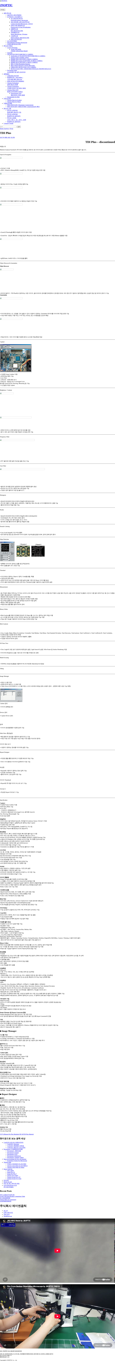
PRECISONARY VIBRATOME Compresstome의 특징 (23, 106)
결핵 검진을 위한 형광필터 (15, 81)
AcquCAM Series (12, 47)
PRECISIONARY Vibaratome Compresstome (20, 105)
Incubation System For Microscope (17, 1160)
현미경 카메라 (8, 46)
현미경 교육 (7, 108)
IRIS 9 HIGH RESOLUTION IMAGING (23, 65)
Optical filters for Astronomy (8, 1199)
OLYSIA (6, 1180)
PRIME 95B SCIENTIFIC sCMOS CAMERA (24, 59)
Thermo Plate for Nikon (14, 101)
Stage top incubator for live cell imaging (15, 1159)
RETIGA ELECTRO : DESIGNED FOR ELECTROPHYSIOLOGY (31, 69)
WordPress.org (8, 1216)
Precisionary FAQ (12, 1154)
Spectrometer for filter (13, 97)
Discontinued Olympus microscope (17, 42)
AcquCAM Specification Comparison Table (12, 1196)
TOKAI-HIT (7, 98)
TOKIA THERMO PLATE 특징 (16, 1164)
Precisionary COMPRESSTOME (13, 1149)
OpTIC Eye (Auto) (12, 1175)
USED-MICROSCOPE (14, 44)
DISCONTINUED (16, 39)
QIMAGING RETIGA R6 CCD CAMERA (23, 67)
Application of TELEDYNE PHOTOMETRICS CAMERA (28, 56)
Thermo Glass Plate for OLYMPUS (17, 1166)
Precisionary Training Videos (15, 1157)
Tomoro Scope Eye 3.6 (13, 1177)
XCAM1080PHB (5, 1198)
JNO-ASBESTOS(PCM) (7, 1195)
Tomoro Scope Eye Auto (14, 1178)
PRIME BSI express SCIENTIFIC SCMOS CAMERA (26, 61)
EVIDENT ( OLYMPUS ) (14, 17)
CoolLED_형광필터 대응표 (15, 1146)
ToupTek (9, 52)
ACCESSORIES (12, 41)
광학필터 (6, 74)
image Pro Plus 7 (12, 1174)
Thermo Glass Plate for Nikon (15, 1167)
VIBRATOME (8, 103)
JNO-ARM (10, 1170)
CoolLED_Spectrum (13, 1144)
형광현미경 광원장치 (13, 121)
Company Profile (8, 123)
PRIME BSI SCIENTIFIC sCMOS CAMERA (24, 62)
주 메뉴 (3, 9)
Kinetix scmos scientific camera (20, 57)
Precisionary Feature (13, 1152)
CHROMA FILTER (13, 76)
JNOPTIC (6, 5)
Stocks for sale (8, 1182)
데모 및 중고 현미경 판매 (11, 1183)
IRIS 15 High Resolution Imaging (20, 64)
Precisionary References (14, 1156)
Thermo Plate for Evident (14, 100)
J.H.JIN (12, 137)
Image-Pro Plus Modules (9, 1134)
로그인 (6, 1210)
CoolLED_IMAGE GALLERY (16, 1147)
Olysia (11, 128)
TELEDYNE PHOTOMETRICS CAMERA (20, 54)
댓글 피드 (7, 1214)
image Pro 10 (11, 1172)
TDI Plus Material (26, 1134)
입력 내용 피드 (8, 1212)
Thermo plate (7, 1162)
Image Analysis (4, 128)
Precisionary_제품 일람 (14, 1151)
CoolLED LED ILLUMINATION (13, 1142)
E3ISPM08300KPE (5, 1201)
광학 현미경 (7, 13)
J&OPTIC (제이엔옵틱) (14, 15)
